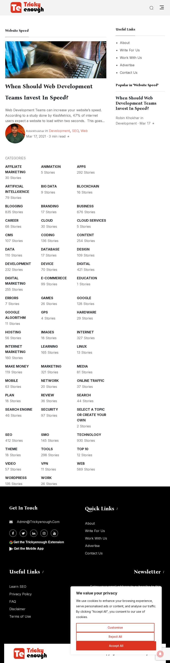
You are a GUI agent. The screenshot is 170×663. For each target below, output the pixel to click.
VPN (44, 463)
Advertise (127, 65)
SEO (75, 131)
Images (47, 332)
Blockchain (88, 186)
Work (46, 478)
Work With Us (131, 58)
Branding (50, 206)
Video (10, 463)
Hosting (13, 332)
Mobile (11, 381)
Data (10, 249)
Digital (83, 264)
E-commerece (54, 278)
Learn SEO (17, 586)
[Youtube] (54, 533)
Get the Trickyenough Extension (38, 542)
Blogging (14, 206)
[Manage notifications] (160, 654)
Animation (51, 167)
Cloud (47, 220)
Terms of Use (20, 616)
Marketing (51, 366)
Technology (89, 435)
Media (82, 366)
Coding (48, 235)
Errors (11, 298)
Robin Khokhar (128, 118)
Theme (11, 449)
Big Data (49, 186)
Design (83, 249)
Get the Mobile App (29, 548)
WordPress (16, 478)
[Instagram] (44, 533)
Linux (82, 346)
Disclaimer (17, 609)
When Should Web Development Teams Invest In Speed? (136, 103)
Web (84, 131)
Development (59, 131)
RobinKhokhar (35, 131)
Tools (47, 449)
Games (47, 298)
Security (49, 409)
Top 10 (82, 449)
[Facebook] (13, 533)
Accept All (116, 645)
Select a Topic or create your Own (91, 414)
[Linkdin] (33, 533)
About (125, 43)
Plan (9, 395)
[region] (116, 620)
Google (84, 298)
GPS (44, 312)
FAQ (12, 601)
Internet (85, 332)
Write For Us (130, 50)
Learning (49, 346)
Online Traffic (90, 381)
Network (50, 381)
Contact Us (128, 72)
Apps (81, 167)
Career (11, 220)
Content (85, 235)
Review (47, 395)
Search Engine (18, 409)
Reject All (115, 636)
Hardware (86, 312)
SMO (45, 435)
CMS (9, 235)
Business (85, 206)
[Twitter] (23, 533)
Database (50, 249)
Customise (115, 627)
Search (84, 395)
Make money (17, 366)
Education (87, 278)
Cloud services (91, 220)
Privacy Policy (20, 594)
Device (47, 264)
